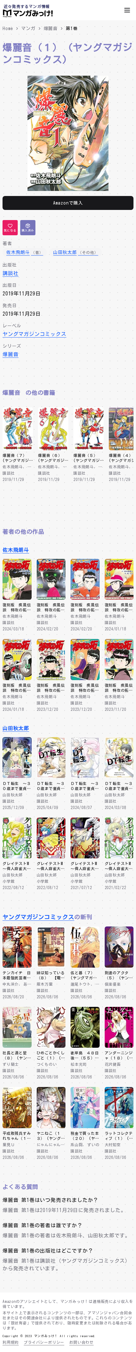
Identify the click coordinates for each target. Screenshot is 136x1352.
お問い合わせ (81, 1342)
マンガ (28, 28)
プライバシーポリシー (44, 1342)
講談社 (10, 273)
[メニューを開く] (127, 10)
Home (8, 28)
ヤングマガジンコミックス (34, 334)
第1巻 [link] (71, 28)
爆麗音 (51, 28)
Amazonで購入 (68, 203)
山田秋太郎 (16, 728)
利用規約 (11, 1342)
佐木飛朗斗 (16, 550)
